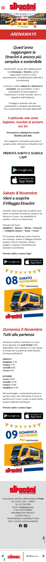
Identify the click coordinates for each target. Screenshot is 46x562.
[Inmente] (43, 540)
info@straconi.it (26, 507)
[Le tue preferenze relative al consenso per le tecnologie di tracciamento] (4, 559)
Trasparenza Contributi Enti (23, 519)
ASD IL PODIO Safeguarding (23, 521)
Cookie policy (23, 516)
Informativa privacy (23, 513)
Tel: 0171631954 (23, 504)
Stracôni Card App (23, 136)
